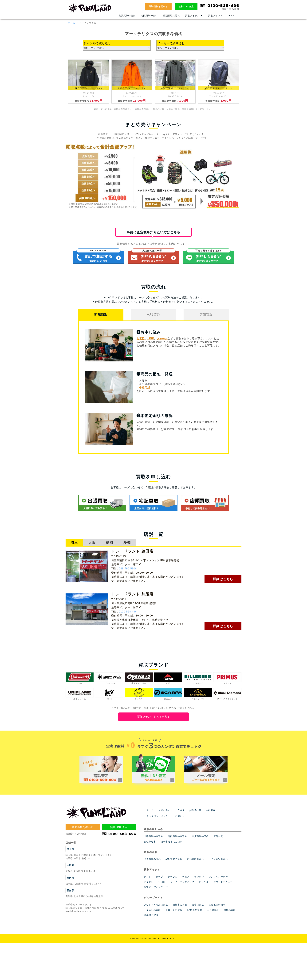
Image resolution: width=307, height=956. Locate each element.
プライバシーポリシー (158, 816)
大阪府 (70, 865)
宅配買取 (101, 314)
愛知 (127, 542)
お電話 (141, 338)
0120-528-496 (128, 611)
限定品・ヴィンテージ (156, 887)
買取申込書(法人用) (171, 841)
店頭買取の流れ (171, 15)
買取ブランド (215, 15)
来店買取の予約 (200, 836)
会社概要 (210, 810)
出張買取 (153, 314)
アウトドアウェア (223, 882)
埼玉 (74, 542)
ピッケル (204, 882)
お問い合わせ (165, 810)
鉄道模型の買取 (217, 904)
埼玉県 (70, 849)
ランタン (199, 876)
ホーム (71, 23)
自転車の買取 (180, 904)
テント (147, 876)
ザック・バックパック (182, 882)
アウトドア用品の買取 (156, 904)
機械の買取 (230, 910)
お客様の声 (195, 810)
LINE (150, 338)
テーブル (172, 876)
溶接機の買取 (151, 915)
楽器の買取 (198, 904)
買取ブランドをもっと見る (153, 716)
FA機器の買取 (194, 910)
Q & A (231, 15)
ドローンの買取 (173, 910)
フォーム (162, 338)
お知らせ (180, 816)
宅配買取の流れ (149, 15)
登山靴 (161, 882)
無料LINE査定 (186, 6)
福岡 (109, 542)
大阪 (92, 542)
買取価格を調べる (158, 6)
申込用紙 (144, 387)
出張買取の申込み (153, 836)
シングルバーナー (218, 876)
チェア (185, 876)
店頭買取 (206, 314)
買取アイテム (194, 15)
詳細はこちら (223, 579)
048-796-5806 (128, 568)
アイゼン (149, 882)
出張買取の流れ (127, 15)
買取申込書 (150, 841)
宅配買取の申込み (177, 836)
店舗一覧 (218, 836)
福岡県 (70, 877)
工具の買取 (213, 910)
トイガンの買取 (152, 910)
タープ (159, 876)
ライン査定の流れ (218, 859)
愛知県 (70, 890)
